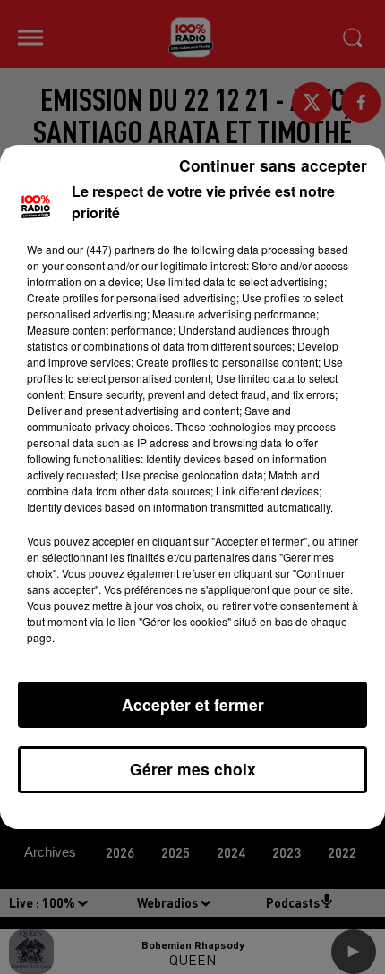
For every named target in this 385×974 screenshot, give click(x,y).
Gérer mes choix (193, 769)
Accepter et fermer (193, 704)
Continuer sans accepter (273, 165)
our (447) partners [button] (111, 249)
